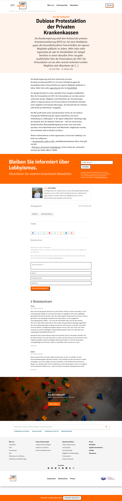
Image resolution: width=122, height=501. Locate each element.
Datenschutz (63, 479)
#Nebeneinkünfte (66, 431)
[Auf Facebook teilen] (33, 233)
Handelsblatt (72, 88)
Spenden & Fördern (68, 442)
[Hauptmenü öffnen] (12, 5)
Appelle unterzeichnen (96, 447)
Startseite (11, 11)
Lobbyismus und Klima (42, 447)
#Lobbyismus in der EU (51, 431)
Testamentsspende (67, 459)
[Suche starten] (107, 426)
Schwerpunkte (62, 5)
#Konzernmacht (37, 431)
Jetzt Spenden (66, 447)
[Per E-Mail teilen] (55, 233)
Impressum (92, 453)
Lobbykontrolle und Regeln (43, 444)
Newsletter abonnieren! (72, 498)
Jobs (10, 453)
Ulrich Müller (56, 69)
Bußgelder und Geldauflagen (70, 453)
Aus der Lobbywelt (21, 11)
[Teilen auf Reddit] (71, 233)
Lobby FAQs (12, 444)
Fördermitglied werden (68, 444)
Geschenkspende (67, 450)
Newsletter (74, 5)
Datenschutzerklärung (101, 177)
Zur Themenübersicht (84, 206)
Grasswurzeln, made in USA (43, 141)
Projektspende (66, 456)
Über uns (50, 5)
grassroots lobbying (46, 214)
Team (10, 447)
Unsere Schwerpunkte (42, 442)
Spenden (109, 5)
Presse (91, 442)
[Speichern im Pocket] (49, 233)
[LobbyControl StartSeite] (15, 478)
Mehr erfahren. (54, 404)
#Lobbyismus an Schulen (21, 431)
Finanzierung (12, 450)
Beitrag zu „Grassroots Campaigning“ (46, 147)
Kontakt (91, 450)
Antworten (34, 345)
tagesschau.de (55, 88)
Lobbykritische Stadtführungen (18, 459)
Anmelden (85, 167)
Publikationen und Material (16, 456)
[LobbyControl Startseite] (21, 5)
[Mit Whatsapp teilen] (44, 233)
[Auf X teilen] (38, 233)
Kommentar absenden (39, 288)
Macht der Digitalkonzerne (43, 450)
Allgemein (35, 214)
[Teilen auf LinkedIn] (66, 233)
